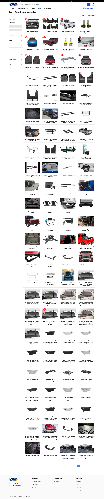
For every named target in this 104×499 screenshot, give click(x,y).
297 (90, 466)
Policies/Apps (47, 8)
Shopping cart (79, 490)
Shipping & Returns (36, 481)
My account (79, 481)
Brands (33, 8)
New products (57, 481)
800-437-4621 (16, 483)
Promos (39, 8)
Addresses (78, 487)
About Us (34, 487)
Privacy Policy (35, 484)
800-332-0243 (18, 485)
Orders (77, 484)
